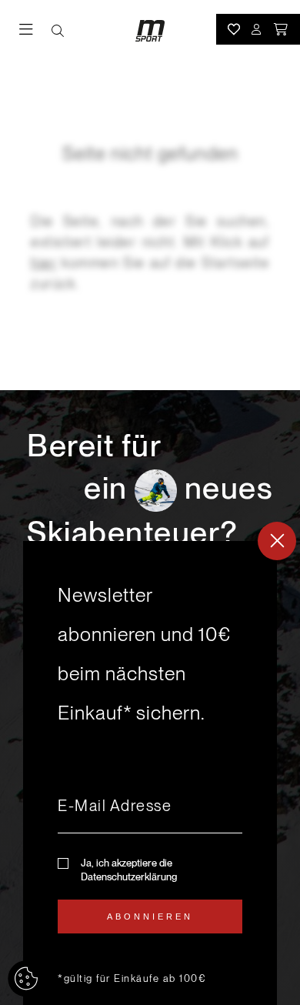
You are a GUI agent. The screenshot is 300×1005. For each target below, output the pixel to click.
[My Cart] (281, 29)
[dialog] (150, 773)
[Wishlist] (234, 29)
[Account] (257, 29)
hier (44, 263)
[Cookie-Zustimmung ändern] (26, 978)
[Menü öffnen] (35, 31)
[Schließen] (277, 541)
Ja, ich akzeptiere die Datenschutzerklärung (129, 870)
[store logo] (150, 31)
